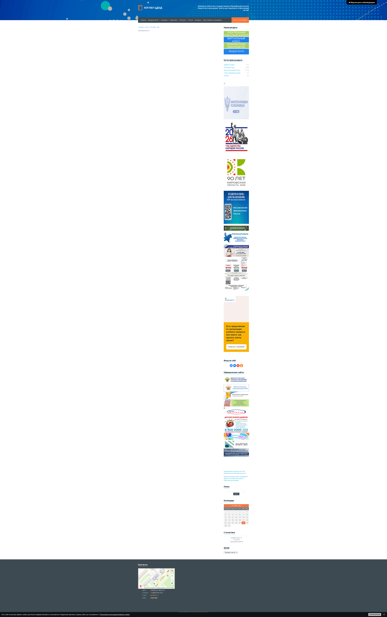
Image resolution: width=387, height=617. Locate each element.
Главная (141, 27)
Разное (226, 76)
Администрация (229, 65)
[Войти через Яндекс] (238, 365)
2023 (146, 27)
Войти (235, 20)
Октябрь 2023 (236, 505)
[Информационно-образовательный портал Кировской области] (224, 408)
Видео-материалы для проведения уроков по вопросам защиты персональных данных (236, 478)
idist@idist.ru (154, 595)
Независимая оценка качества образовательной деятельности (235, 472)
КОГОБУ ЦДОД (153, 7)
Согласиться (374, 614)
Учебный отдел (229, 67)
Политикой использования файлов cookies (115, 614)
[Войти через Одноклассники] (241, 365)
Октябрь (153, 27)
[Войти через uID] (231, 365)
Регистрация (243, 20)
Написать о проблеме (236, 347)
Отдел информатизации (232, 73)
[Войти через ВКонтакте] (234, 365)
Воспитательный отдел (232, 70)
